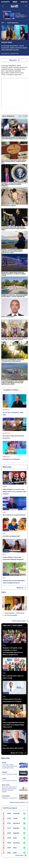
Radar (15, 838)
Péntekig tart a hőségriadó (11, 459)
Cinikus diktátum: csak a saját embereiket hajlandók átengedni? (13, 558)
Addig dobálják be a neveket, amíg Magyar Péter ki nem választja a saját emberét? (14, 492)
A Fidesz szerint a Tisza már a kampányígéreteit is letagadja (12, 700)
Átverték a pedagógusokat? (11, 536)
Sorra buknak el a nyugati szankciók (20, 15)
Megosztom (13, 60)
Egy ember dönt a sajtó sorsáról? (13, 748)
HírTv (2, 22)
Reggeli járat (6, 409)
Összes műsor (19, 855)
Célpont (4, 772)
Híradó (4, 762)
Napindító (16, 828)
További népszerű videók (18, 621)
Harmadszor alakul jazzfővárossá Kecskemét (13, 437)
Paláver (5, 745)
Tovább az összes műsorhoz (17, 802)
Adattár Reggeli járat (12, 22)
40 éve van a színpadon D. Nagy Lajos (13, 414)
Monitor (5, 486)
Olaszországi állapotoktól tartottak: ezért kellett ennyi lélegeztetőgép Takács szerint (14, 725)
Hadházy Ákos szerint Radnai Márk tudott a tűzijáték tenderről (14, 582)
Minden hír (20, 587)
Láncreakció (6, 796)
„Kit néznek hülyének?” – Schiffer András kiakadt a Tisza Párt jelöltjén (13, 614)
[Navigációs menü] (3, 6)
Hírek (4, 512)
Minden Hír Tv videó (17, 753)
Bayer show (6, 785)
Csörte (4, 778)
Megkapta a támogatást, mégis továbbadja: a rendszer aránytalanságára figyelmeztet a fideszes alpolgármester (13, 651)
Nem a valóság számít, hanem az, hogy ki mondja (13, 677)
